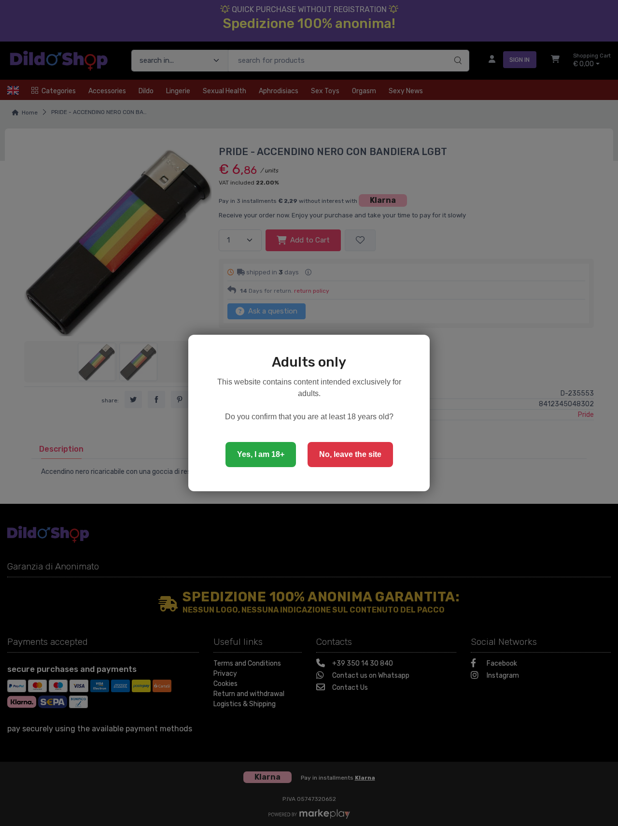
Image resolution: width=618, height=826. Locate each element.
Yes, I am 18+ (260, 454)
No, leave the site (350, 454)
